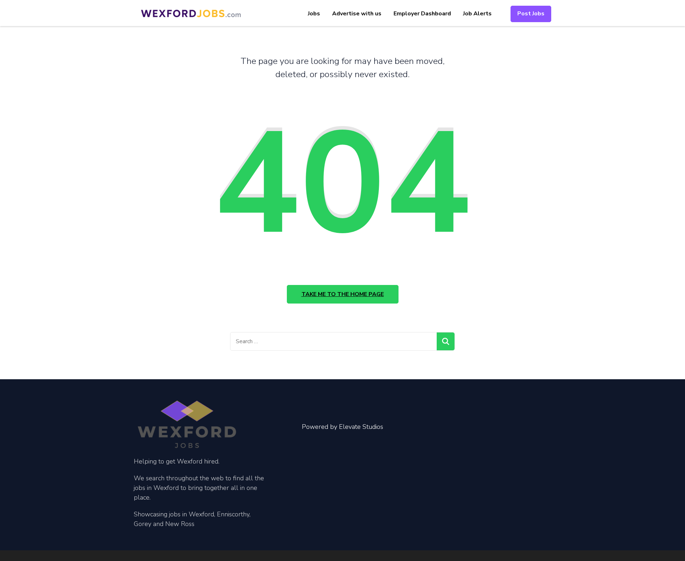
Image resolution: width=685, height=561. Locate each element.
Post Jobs (530, 13)
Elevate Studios (361, 426)
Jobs (314, 13)
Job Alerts (477, 13)
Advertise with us (356, 13)
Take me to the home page (342, 294)
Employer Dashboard (422, 13)
